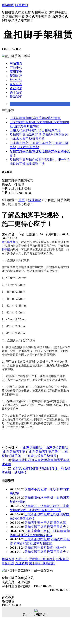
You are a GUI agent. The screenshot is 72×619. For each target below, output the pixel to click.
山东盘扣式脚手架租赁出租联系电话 (35, 130)
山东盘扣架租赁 (57, 447)
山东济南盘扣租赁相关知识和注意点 (35, 118)
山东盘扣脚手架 (14, 451)
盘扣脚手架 (9, 242)
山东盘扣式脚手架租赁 (40, 456)
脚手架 (6, 249)
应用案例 (16, 71)
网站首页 (16, 63)
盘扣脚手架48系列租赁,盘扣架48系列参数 (39, 134)
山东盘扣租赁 (32, 447)
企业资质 (16, 88)
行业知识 (16, 80)
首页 (21, 200)
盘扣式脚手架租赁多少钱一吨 (45, 547)
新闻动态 (16, 75)
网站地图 (8, 5)
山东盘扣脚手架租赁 (43, 451)
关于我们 (16, 92)
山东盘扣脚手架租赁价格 (27, 138)
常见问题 (16, 84)
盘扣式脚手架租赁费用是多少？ (46, 526)
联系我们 (21, 5)
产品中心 (16, 67)
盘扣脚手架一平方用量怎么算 (45, 522)
